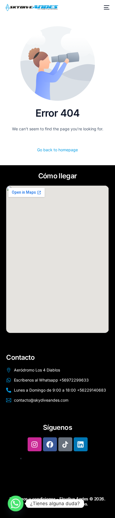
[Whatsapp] (15, 503)
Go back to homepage (57, 149)
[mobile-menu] (105, 7)
